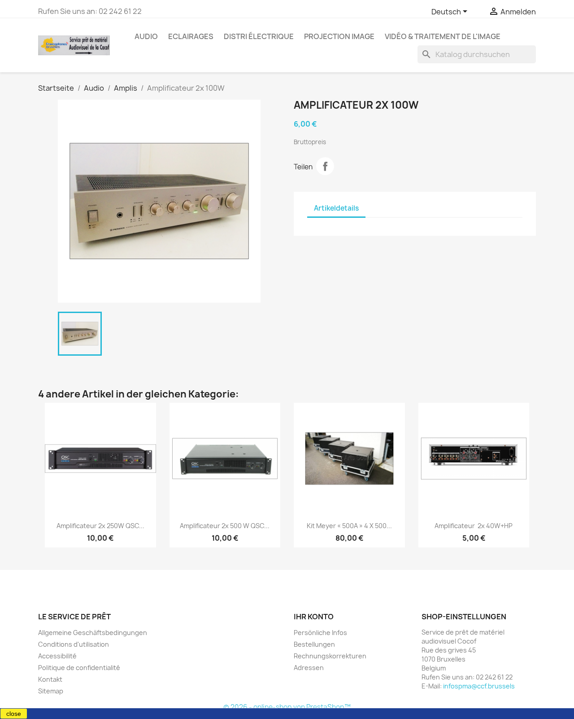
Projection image (339, 36)
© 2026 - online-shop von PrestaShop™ (287, 707)
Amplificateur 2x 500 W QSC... (225, 525)
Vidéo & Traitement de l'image (442, 36)
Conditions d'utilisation (73, 644)
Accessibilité (57, 656)
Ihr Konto (314, 617)
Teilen (325, 166)
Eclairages (190, 36)
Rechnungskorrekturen (330, 656)
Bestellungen (314, 644)
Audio (146, 36)
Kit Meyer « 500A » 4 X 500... (349, 525)
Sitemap (50, 691)
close (13, 713)
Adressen (309, 667)
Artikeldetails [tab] (336, 208)
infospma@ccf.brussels (479, 686)
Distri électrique (259, 36)
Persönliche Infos (320, 632)
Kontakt (50, 679)
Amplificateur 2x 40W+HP (474, 525)
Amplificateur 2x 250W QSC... (100, 525)
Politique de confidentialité (79, 667)
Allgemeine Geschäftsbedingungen (92, 632)
